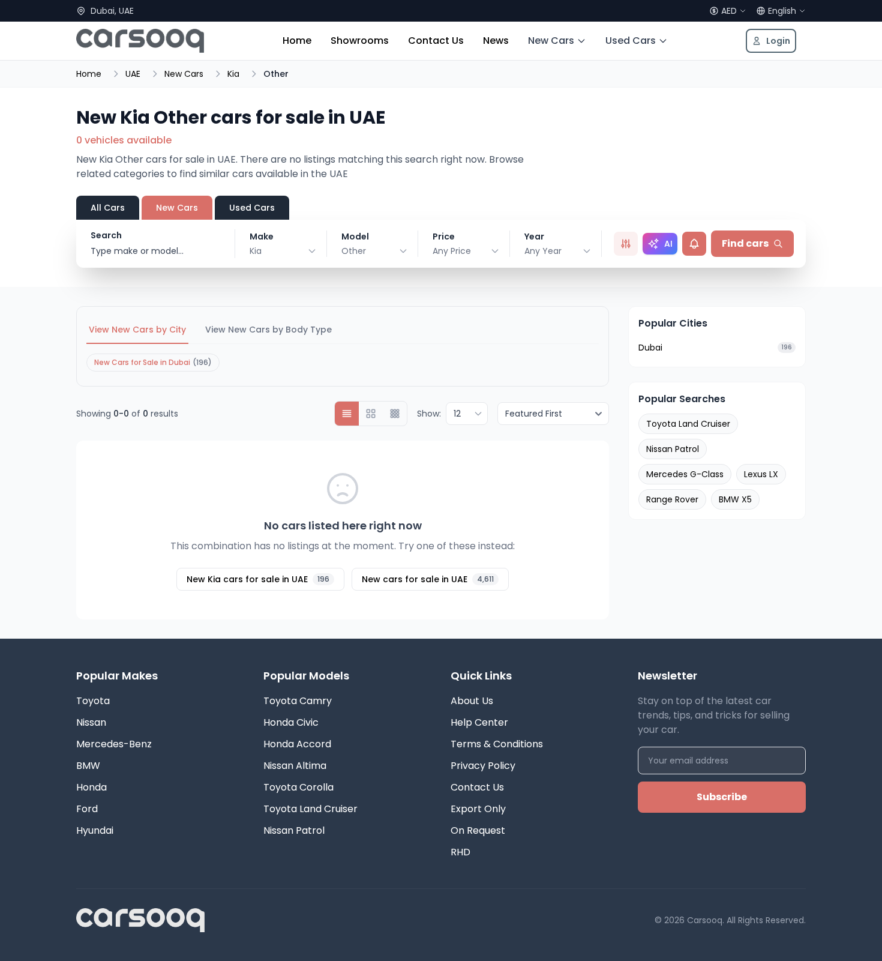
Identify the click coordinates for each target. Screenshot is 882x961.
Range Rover (672, 499)
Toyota (93, 701)
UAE (132, 74)
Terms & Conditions (497, 744)
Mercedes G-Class (685, 474)
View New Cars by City (137, 330)
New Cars (551, 40)
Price (444, 236)
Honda (91, 787)
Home (297, 40)
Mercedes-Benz (114, 744)
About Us (472, 701)
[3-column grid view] (395, 414)
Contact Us (436, 40)
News (496, 40)
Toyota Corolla (298, 787)
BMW (88, 766)
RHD (460, 852)
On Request (478, 830)
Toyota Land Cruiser (688, 424)
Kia (233, 74)
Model (355, 236)
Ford (87, 809)
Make (262, 236)
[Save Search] (694, 244)
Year (534, 236)
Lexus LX (761, 474)
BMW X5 (735, 499)
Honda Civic (291, 722)
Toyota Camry (297, 701)
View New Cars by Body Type (268, 330)
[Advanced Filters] (626, 244)
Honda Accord (297, 744)
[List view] (347, 414)
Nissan (91, 722)
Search (106, 235)
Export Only (478, 809)
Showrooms (360, 40)
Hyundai (94, 830)
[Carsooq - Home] (140, 41)
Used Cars (630, 40)
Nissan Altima (294, 766)
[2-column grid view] (371, 414)
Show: (429, 414)
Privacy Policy (483, 766)
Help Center (479, 722)
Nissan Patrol (672, 449)
